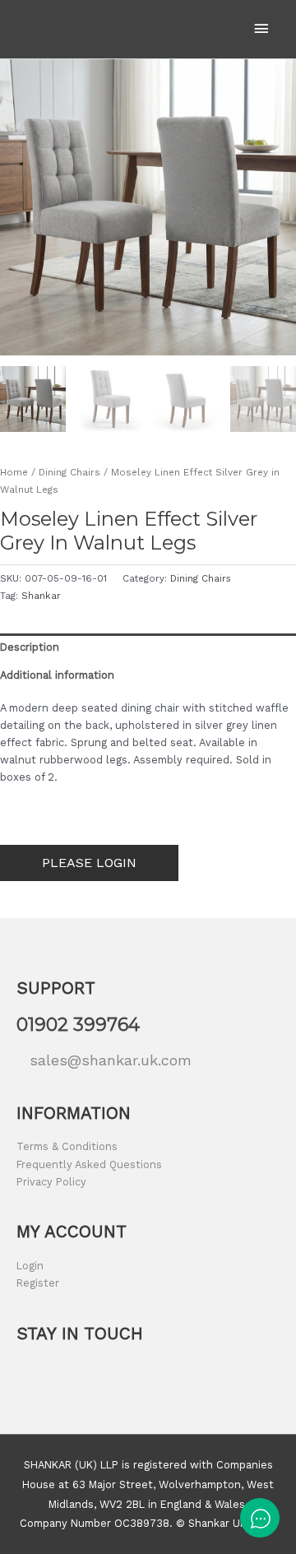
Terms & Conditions (67, 1146)
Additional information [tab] (57, 675)
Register (37, 1283)
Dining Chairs (69, 472)
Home (14, 472)
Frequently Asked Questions (89, 1164)
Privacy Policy (51, 1182)
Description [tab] (29, 647)
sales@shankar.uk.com (111, 1060)
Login (30, 1265)
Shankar (41, 595)
